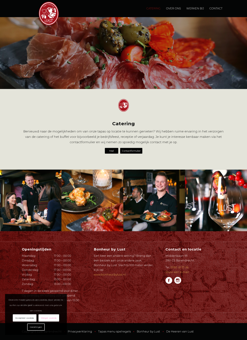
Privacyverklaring (80, 331)
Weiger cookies (48, 318)
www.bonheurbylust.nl (110, 274)
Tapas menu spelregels (114, 331)
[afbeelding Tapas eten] (31, 200)
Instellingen (36, 327)
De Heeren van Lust (180, 331)
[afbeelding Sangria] (216, 200)
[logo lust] (49, 13)
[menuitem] (153, 8)
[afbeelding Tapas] (92, 200)
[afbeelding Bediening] (154, 200)
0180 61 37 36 (179, 267)
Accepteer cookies (24, 318)
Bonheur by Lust (148, 331)
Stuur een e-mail (177, 272)
